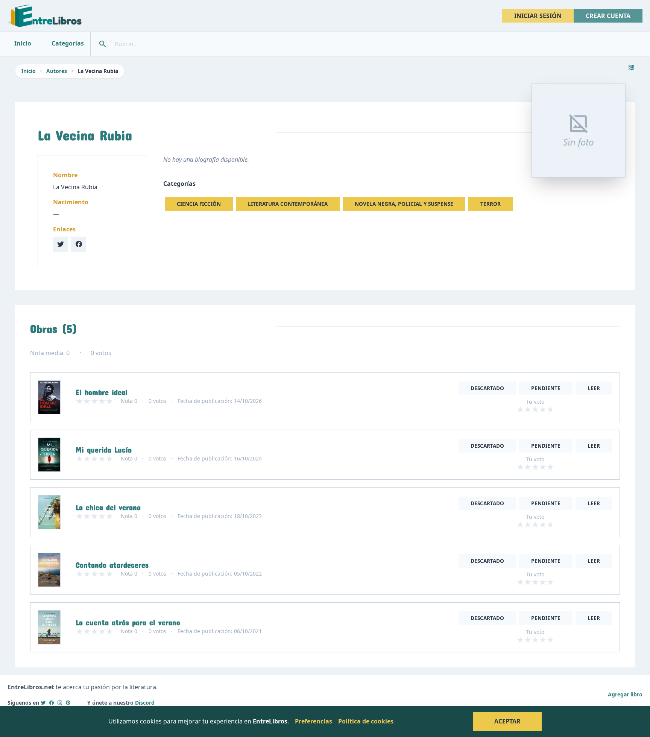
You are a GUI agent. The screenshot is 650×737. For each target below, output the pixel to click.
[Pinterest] (68, 702)
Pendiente (545, 388)
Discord (145, 702)
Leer (594, 388)
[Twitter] (43, 702)
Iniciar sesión (538, 16)
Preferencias (313, 721)
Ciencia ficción (199, 203)
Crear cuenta (608, 16)
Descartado (487, 388)
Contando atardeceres (112, 563)
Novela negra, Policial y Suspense (404, 203)
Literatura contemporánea (288, 203)
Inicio (28, 70)
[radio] (520, 409)
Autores (56, 70)
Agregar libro (625, 694)
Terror (490, 203)
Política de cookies (365, 721)
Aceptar (507, 721)
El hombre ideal (102, 390)
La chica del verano (108, 506)
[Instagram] (59, 702)
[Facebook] (51, 702)
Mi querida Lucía (104, 448)
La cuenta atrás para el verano (128, 621)
